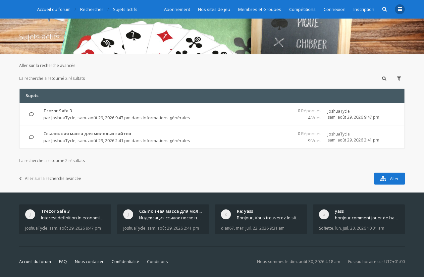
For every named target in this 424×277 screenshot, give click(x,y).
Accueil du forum (35, 261)
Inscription (363, 9)
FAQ (63, 261)
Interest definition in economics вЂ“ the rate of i (73, 218)
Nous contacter (89, 261)
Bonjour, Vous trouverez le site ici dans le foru (269, 218)
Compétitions (302, 9)
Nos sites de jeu (214, 9)
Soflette (326, 228)
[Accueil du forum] (24, 8)
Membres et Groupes (259, 9)
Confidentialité (125, 261)
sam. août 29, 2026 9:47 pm (75, 228)
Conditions (157, 261)
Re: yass (245, 211)
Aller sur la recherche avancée (47, 65)
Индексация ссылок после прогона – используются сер (171, 218)
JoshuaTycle (63, 118)
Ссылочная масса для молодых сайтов (87, 134)
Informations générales (166, 118)
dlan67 (227, 228)
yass (339, 211)
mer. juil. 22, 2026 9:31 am (260, 228)
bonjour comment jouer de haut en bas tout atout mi (367, 218)
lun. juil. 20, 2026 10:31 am (359, 228)
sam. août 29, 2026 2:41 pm (173, 228)
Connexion (334, 9)
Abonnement (177, 9)
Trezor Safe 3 (57, 111)
